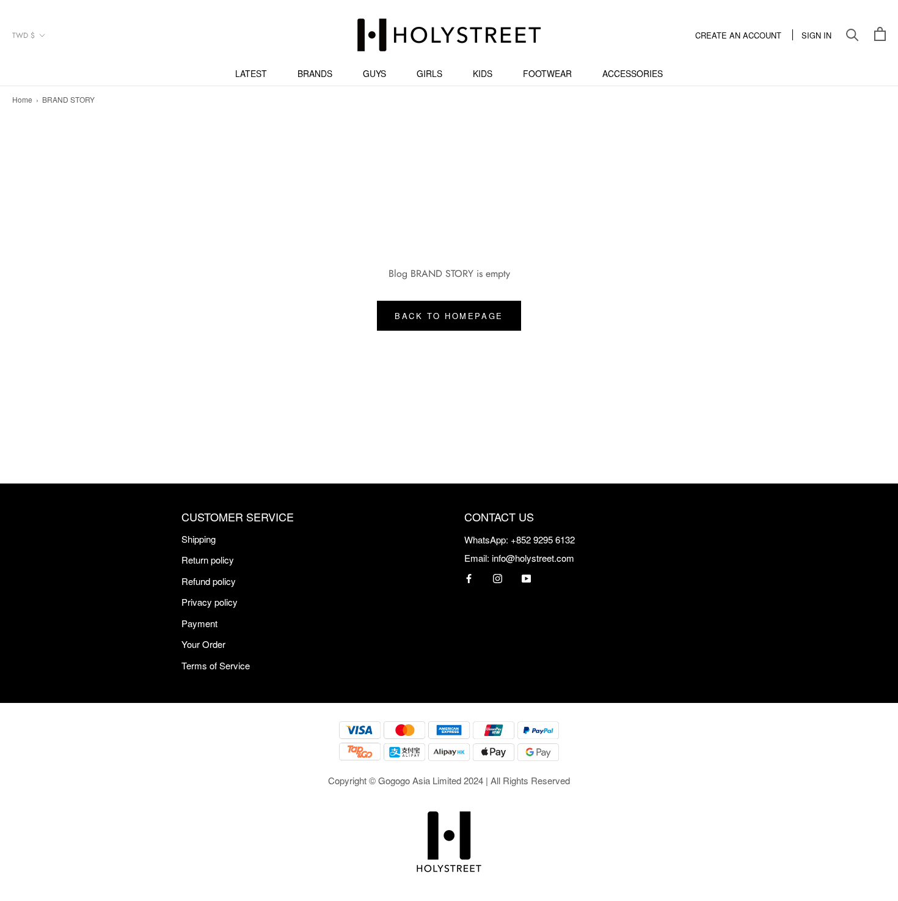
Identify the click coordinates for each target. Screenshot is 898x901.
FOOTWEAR (547, 73)
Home (22, 99)
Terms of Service (215, 665)
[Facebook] (468, 577)
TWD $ (23, 35)
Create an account (738, 35)
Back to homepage (449, 316)
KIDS (482, 73)
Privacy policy (209, 601)
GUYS (374, 73)
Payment (199, 623)
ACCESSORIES (632, 73)
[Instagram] (497, 577)
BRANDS (315, 73)
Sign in (816, 35)
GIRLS (429, 73)
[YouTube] (526, 577)
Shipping (198, 538)
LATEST (251, 73)
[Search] (852, 34)
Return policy (207, 559)
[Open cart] (880, 35)
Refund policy (208, 581)
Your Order (203, 644)
